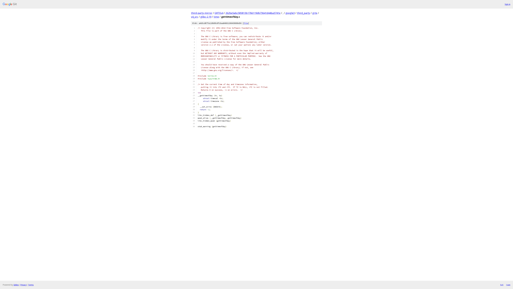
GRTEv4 (219, 13)
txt (501, 285)
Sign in (507, 4)
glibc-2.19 (205, 16)
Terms (31, 285)
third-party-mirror (201, 13)
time (216, 16)
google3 (290, 13)
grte (314, 13)
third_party (303, 13)
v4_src (194, 16)
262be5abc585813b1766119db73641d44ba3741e (253, 13)
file (246, 23)
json (508, 285)
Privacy (23, 285)
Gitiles (16, 285)
